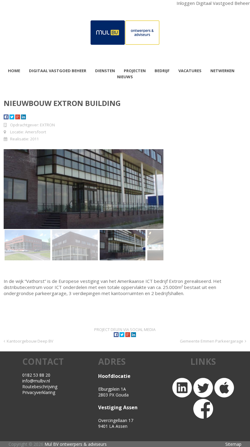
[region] (83, 205)
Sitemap (233, 444)
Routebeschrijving (39, 386)
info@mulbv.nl (36, 381)
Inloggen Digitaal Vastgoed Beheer (213, 3)
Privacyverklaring (38, 392)
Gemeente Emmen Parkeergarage (211, 341)
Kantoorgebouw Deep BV (30, 341)
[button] (27, 245)
